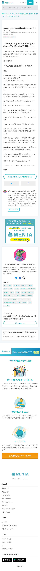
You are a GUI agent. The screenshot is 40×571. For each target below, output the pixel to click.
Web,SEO (13, 37)
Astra (18, 302)
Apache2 (24, 302)
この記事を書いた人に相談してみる (20, 177)
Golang (16, 288)
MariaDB (24, 292)
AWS (10, 285)
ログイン (23, 2)
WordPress (16, 285)
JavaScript (24, 285)
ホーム (4, 13)
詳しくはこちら (13, 209)
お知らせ (4, 505)
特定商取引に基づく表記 (9, 525)
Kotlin (30, 285)
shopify (17, 292)
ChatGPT (6, 306)
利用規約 (4, 522)
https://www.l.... (29, 206)
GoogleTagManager (9, 302)
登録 (30, 2)
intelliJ (23, 295)
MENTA (20, 566)
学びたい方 (5, 492)
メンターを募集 (6, 542)
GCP (11, 288)
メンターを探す (6, 539)
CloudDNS (7, 295)
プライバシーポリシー (9, 529)
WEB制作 (6, 37)
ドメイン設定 (15, 295)
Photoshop (23, 288)
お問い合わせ (6, 512)
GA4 (30, 302)
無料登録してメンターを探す (20, 456)
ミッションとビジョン (9, 509)
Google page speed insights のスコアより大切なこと (19, 337)
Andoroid (30, 292)
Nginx (12, 292)
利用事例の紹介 (6, 498)
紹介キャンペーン (7, 502)
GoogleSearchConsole (24, 299)
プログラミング (12, 13)
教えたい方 (5, 488)
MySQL (6, 292)
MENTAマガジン (7, 549)
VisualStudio (31, 288)
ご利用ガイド (6, 495)
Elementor (29, 295)
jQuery (6, 288)
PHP (5, 285)
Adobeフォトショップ (10, 299)
